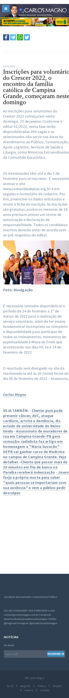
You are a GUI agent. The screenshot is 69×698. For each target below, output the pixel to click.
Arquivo (28, 690)
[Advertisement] (34, 532)
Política (42, 686)
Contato (44, 690)
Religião (57, 686)
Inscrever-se (55, 654)
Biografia (25, 686)
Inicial (10, 686)
